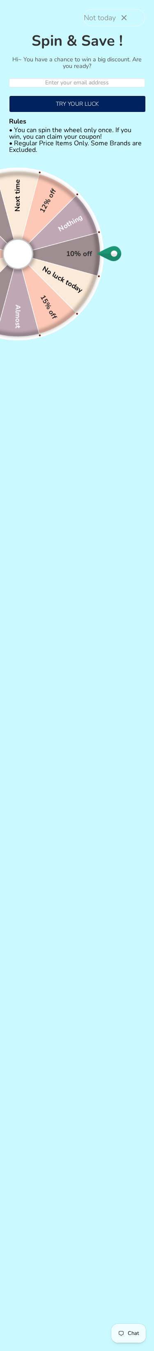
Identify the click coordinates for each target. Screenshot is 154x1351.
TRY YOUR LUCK (77, 104)
